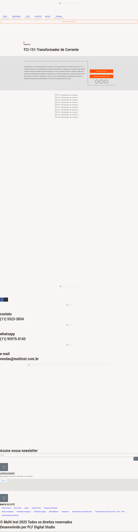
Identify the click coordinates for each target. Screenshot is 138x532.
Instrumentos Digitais (40, 511)
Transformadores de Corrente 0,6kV (82, 511)
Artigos (27, 508)
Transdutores (65, 511)
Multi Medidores (53, 511)
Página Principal (6, 508)
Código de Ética (36, 508)
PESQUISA (58, 17)
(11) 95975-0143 (13, 339)
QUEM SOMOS (16, 17)
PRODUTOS (38, 17)
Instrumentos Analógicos (24, 511)
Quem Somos (17, 508)
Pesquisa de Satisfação (50, 508)
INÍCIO (5, 17)
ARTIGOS (47, 17)
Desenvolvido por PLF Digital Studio (27, 527)
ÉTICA (27, 17)
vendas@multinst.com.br (19, 359)
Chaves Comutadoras (7, 511)
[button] (97, 81)
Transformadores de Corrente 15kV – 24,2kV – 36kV (109, 511)
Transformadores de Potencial (10, 515)
